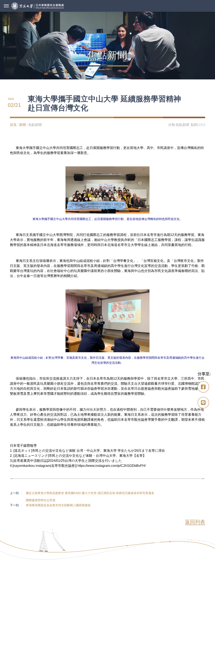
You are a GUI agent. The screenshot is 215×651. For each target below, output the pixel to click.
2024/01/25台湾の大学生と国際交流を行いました (85, 460)
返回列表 (195, 522)
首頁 (13, 125)
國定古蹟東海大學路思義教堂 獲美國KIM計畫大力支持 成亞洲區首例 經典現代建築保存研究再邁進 (90, 493)
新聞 (22, 125)
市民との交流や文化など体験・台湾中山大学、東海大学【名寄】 (97, 455)
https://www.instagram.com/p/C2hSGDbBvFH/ (111, 465)
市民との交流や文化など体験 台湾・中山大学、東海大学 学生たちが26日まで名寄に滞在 (98, 450)
